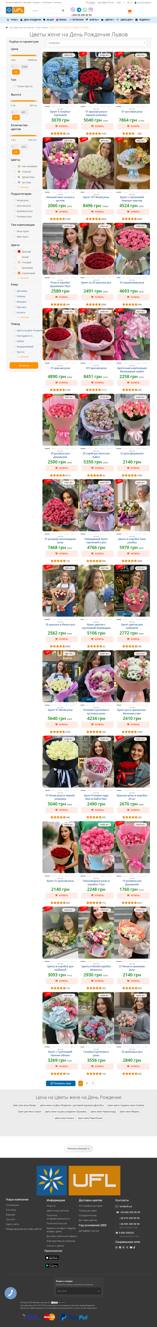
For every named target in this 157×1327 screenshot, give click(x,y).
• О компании (46, 2)
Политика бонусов (57, 1223)
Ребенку (21, 296)
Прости (20, 351)
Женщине (21, 301)
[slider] (10, 55)
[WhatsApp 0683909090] (85, 11)
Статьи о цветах (55, 1245)
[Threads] (124, 1247)
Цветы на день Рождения (30, 330)
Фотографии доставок (90, 1205)
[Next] (62, 109)
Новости (51, 1205)
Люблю (20, 341)
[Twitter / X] (127, 1247)
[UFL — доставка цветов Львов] (15, 9)
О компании (12, 1204)
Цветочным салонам (58, 1210)
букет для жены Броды (24, 1105)
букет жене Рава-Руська (90, 1117)
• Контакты (57, 2)
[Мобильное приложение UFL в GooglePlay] (52, 1265)
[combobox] (97, 43)
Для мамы (22, 290)
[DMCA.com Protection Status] (58, 1302)
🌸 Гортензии (76, 19)
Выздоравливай (25, 346)
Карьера (10, 1214)
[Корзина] (130, 12)
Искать (24, 365)
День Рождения (32, 19)
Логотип (10, 1219)
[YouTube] (131, 1247)
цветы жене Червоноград (103, 1111)
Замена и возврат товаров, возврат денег (61, 1230)
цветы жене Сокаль (64, 1117)
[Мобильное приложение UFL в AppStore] (52, 1257)
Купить (63, 126)
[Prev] (58, 109)
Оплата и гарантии (13, 2)
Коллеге (21, 312)
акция (50, 19)
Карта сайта (12, 1224)
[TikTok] (134, 1247)
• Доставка (26, 2)
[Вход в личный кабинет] (135, 2)
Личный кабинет (144, 2)
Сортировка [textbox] (54, 43)
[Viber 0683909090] (73, 11)
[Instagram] (91, 11)
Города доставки (88, 1210)
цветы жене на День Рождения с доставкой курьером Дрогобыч (72, 1105)
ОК (15, 71)
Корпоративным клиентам (61, 1240)
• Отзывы (36, 2)
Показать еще (62, 1083)
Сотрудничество (87, 1215)
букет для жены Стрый (29, 1111)
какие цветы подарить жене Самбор (126, 1105)
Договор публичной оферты (62, 1236)
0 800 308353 (126, 1232)
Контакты (11, 1209)
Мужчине (21, 307)
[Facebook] (120, 1247)
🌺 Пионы (61, 19)
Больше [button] (25, 187)
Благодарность (25, 335)
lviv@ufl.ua (126, 1206)
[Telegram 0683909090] (79, 11)
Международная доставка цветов (24, 1228)
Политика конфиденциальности (58, 1217)
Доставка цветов (88, 1220)
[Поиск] (63, 10)
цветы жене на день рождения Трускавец (65, 1111)
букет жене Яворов (129, 1111)
